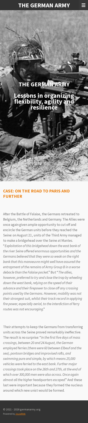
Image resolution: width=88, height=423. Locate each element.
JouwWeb (20, 413)
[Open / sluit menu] (83, 5)
